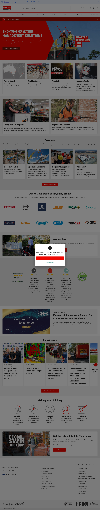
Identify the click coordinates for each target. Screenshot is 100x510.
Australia (49, 258)
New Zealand (50, 262)
